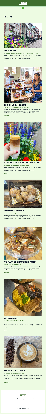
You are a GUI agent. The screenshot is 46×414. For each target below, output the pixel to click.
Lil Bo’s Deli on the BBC (10, 51)
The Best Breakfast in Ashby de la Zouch (15, 105)
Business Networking (15, 53)
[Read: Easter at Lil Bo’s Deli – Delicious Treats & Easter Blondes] (23, 243)
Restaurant (32, 53)
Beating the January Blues (11, 318)
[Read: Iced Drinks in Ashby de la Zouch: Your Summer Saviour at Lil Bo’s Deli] (23, 141)
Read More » (6, 61)
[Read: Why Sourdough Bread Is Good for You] (23, 193)
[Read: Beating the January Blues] (23, 297)
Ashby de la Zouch (7, 53)
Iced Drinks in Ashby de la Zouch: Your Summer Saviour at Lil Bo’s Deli (22, 163)
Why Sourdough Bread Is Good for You (14, 211)
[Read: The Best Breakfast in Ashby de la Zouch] (23, 85)
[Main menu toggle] (23, 8)
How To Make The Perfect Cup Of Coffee (14, 371)
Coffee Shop (22, 53)
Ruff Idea (28, 410)
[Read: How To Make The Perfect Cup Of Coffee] (23, 352)
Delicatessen (27, 53)
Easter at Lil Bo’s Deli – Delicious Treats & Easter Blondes (20, 262)
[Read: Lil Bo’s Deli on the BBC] (23, 35)
